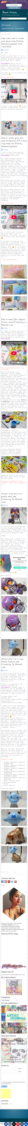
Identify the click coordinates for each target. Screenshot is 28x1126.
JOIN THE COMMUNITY (20, 567)
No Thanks (20, 570)
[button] (19, 558)
